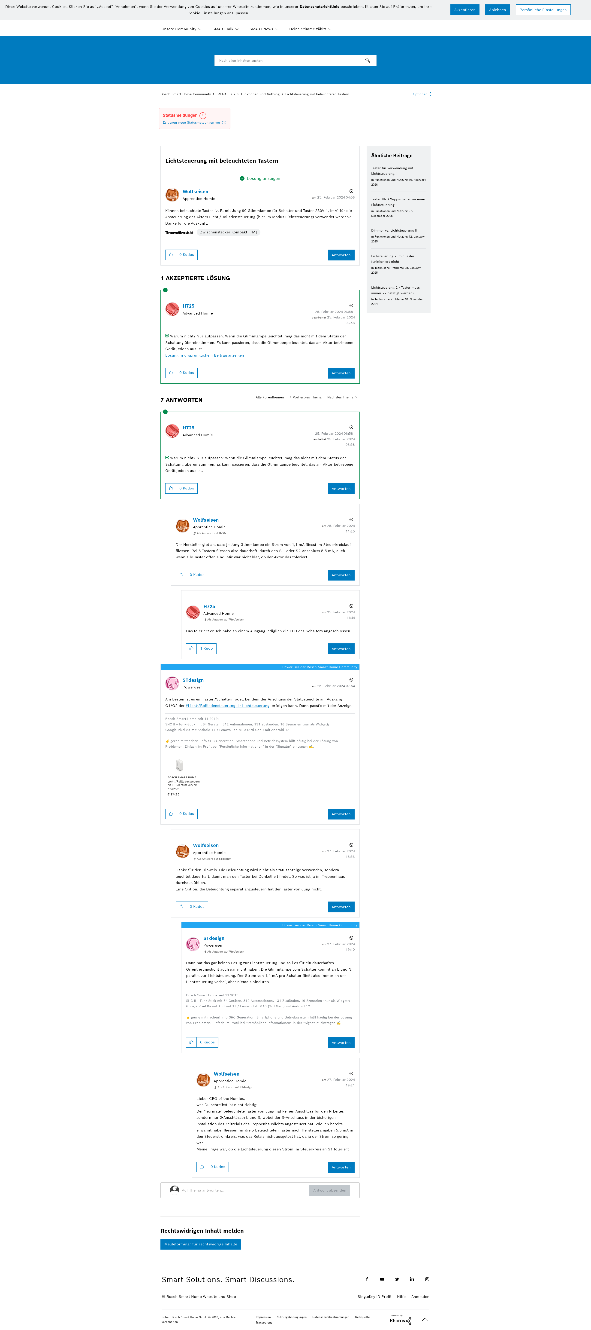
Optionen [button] (420, 94)
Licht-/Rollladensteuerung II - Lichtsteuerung (228, 705)
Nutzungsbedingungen (292, 1317)
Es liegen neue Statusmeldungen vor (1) (194, 122)
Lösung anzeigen (263, 178)
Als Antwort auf (211, 533)
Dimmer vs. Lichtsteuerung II (394, 230)
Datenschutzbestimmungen (330, 1317)
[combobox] (295, 60)
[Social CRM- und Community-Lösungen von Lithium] (400, 1319)
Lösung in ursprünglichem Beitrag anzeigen (204, 355)
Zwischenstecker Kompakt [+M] (228, 232)
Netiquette (362, 1317)
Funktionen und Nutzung (260, 94)
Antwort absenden (329, 1190)
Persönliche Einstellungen (543, 9)
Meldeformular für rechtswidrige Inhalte (200, 1244)
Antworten (341, 255)
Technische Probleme (389, 267)
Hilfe (401, 1296)
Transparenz (264, 1322)
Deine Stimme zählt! (307, 29)
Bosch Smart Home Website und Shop (201, 1296)
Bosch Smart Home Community (185, 94)
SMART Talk (222, 29)
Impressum (263, 1317)
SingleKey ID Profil (374, 1296)
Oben (424, 1319)
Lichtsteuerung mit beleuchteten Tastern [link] (317, 94)
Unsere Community (179, 29)
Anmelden (420, 1296)
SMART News (261, 29)
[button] (464, 9)
